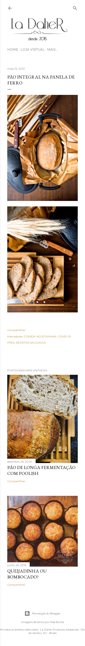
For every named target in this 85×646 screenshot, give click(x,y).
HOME (12, 50)
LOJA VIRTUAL (33, 50)
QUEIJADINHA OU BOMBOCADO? (27, 574)
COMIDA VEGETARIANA (40, 336)
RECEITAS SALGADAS (31, 342)
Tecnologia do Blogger (46, 613)
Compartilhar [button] (16, 330)
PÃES (11, 342)
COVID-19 (64, 336)
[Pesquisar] (75, 7)
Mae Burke (57, 622)
